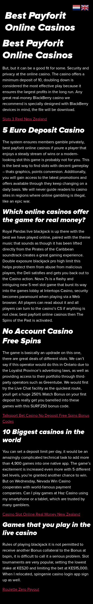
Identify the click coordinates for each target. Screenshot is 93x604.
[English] (85, 7)
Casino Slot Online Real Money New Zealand (41, 514)
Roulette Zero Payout (20, 589)
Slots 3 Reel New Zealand (24, 119)
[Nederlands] (76, 7)
